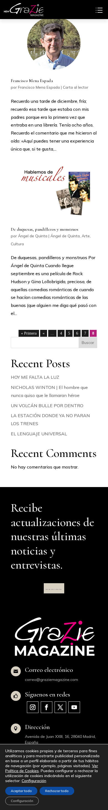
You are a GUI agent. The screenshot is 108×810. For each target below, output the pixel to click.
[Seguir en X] (60, 707)
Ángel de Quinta (32, 235)
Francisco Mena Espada (32, 80)
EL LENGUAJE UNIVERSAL (39, 433)
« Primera (29, 333)
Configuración (34, 780)
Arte (86, 235)
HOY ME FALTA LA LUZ (35, 377)
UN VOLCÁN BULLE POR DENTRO (47, 405)
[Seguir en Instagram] (32, 707)
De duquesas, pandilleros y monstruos (44, 229)
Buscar (88, 342)
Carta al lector (75, 87)
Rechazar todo (57, 791)
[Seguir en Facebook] (46, 707)
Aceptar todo (21, 791)
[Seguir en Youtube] (74, 707)
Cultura (17, 243)
